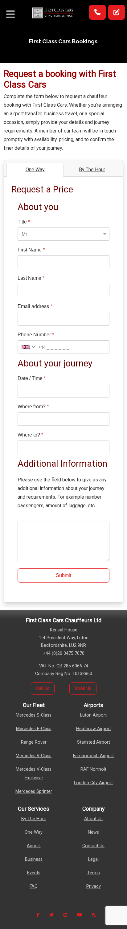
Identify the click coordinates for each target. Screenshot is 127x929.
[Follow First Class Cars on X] (51, 915)
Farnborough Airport (93, 755)
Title (24, 221)
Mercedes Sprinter (33, 791)
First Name (31, 249)
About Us (93, 818)
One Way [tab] (35, 169)
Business (34, 859)
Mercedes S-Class (33, 715)
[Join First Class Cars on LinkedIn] (65, 915)
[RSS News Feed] (93, 915)
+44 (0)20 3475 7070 (63, 653)
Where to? (30, 434)
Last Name (31, 278)
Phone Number (36, 334)
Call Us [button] (42, 688)
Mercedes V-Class (33, 755)
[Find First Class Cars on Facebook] (38, 915)
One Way (34, 832)
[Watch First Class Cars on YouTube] (79, 915)
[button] (97, 12)
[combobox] (32, 347)
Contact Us (93, 845)
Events (33, 873)
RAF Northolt (93, 769)
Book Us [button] (83, 688)
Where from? (33, 406)
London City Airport (93, 782)
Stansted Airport (93, 742)
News (93, 832)
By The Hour (33, 818)
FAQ (34, 886)
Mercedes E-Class (33, 728)
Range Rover (34, 742)
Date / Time (32, 378)
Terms (93, 873)
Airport (34, 845)
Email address (35, 306)
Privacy (93, 886)
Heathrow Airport (93, 728)
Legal (93, 859)
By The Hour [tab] (92, 169)
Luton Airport (93, 715)
